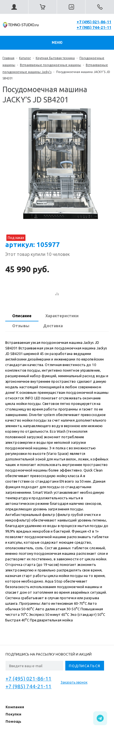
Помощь (13, 721)
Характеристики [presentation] (62, 316)
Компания (15, 707)
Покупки (13, 714)
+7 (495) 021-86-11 (94, 22)
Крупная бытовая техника (55, 58)
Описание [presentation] (22, 316)
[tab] (21, 316)
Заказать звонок (74, 682)
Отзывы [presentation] (20, 326)
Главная (8, 58)
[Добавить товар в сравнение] (57, 294)
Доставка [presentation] (53, 326)
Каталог (25, 58)
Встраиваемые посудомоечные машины (50, 65)
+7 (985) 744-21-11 (94, 27)
